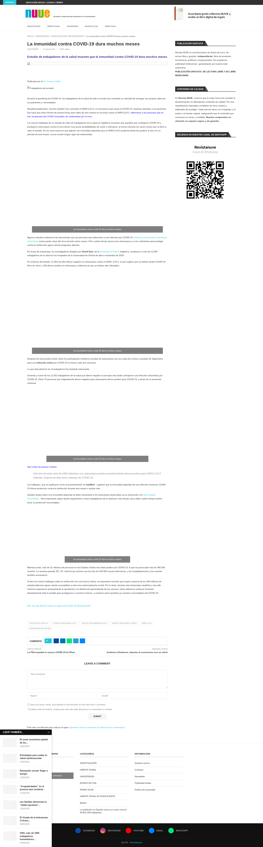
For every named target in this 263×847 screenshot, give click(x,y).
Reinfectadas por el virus (124, 623)
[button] (19, 2)
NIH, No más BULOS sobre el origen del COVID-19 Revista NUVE (59, 606)
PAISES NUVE (110, 26)
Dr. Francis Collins (52, 81)
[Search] (236, 26)
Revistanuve (136, 842)
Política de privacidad (145, 789)
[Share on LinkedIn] (62, 640)
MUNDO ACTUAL (91, 26)
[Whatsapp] (259, 2)
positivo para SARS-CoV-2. (65, 623)
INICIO (30, 36)
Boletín (83, 803)
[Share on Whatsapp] (69, 640)
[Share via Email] (82, 640)
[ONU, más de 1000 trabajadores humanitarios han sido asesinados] (10, 836)
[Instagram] (248, 2)
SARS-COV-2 (147, 623)
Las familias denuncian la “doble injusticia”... (33, 803)
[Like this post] (49, 640)
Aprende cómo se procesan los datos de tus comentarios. (97, 727)
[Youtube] (252, 2)
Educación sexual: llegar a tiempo (34, 772)
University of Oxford (109, 251)
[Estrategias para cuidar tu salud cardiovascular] (10, 758)
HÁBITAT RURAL (53, 26)
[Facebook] (245, 2)
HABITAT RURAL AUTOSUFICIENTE (97, 796)
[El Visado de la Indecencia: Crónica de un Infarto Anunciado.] (10, 820)
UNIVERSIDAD (72, 26)
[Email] (255, 2)
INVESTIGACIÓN (33, 26)
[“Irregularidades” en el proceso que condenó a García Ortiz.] (10, 789)
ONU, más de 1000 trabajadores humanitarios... (29, 836)
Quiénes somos (142, 763)
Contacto (139, 770)
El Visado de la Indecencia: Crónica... (34, 819)
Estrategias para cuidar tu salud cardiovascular (33, 756)
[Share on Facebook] (56, 640)
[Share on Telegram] (76, 640)
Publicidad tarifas (143, 783)
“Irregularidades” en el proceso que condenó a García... (56, 3)
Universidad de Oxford (40, 628)
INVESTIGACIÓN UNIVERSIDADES (67, 36)
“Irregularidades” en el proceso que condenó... (32, 788)
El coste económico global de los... (34, 741)
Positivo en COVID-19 (38, 623)
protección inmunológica (94, 623)
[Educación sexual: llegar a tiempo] (10, 773)
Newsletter (140, 776)
